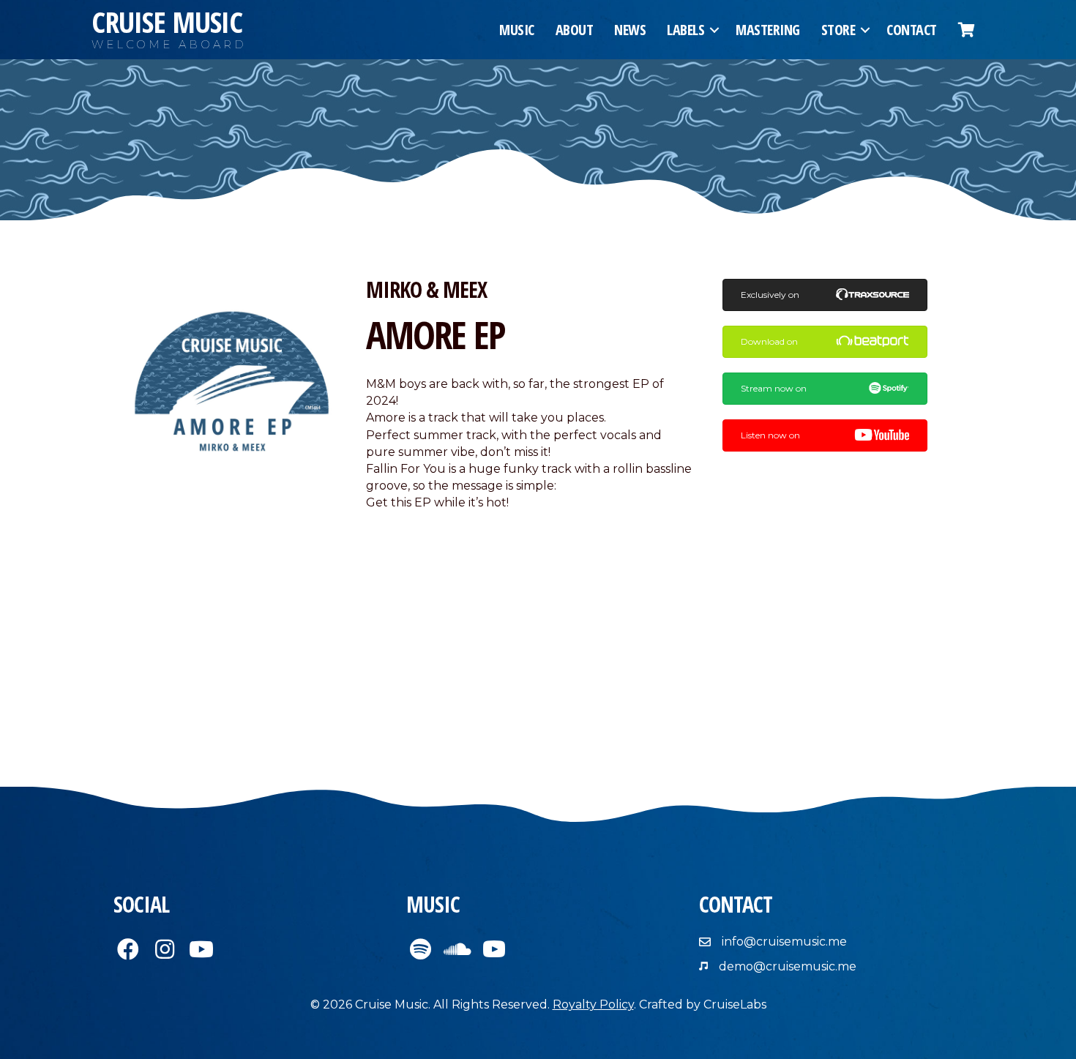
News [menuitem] (630, 30)
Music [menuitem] (516, 30)
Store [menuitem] (838, 30)
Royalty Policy (593, 1004)
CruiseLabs (734, 1004)
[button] (714, 30)
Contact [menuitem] (911, 30)
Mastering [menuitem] (768, 30)
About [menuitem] (575, 30)
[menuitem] (966, 30)
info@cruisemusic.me (784, 941)
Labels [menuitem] (685, 30)
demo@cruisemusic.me (787, 966)
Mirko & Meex (426, 289)
